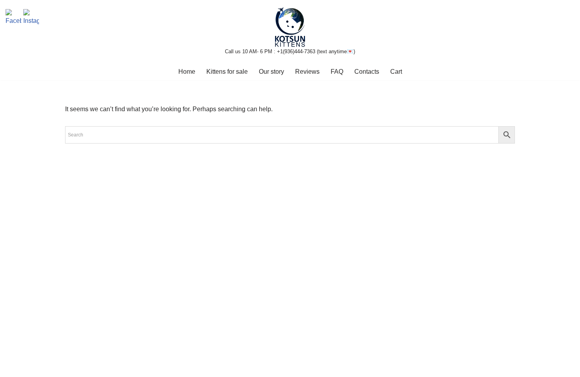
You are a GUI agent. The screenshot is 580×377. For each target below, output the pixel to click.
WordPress (135, 367)
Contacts (366, 71)
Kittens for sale (227, 71)
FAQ (337, 71)
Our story (271, 71)
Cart (396, 71)
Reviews (307, 71)
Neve (72, 367)
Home (186, 71)
